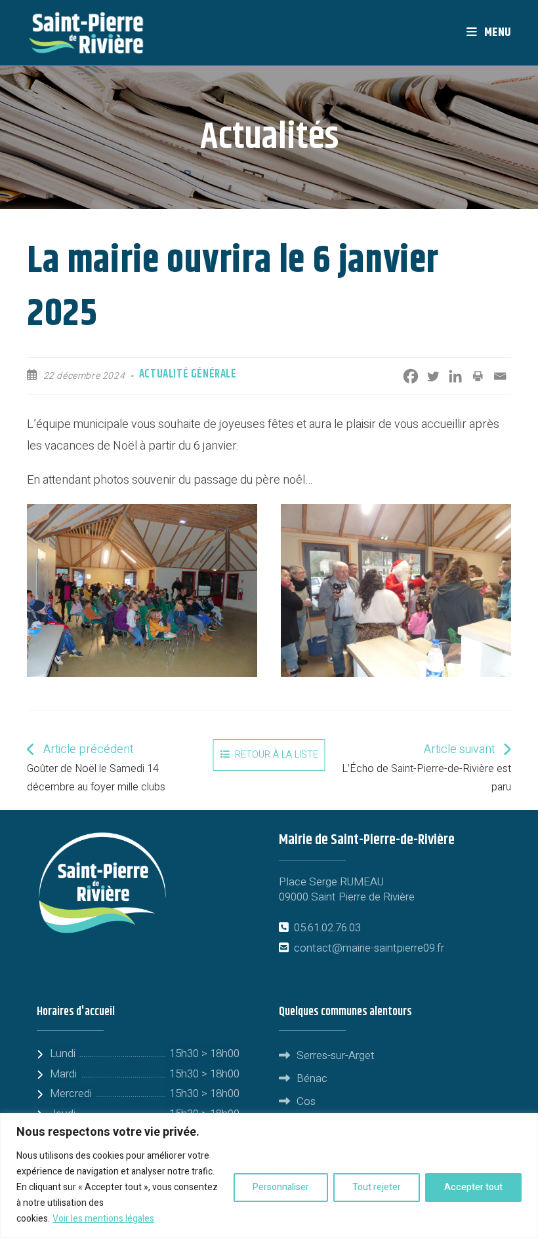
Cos (306, 1101)
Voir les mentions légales (103, 1219)
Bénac (312, 1078)
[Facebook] (411, 376)
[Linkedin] (455, 376)
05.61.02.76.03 (327, 927)
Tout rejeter (376, 1187)
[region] (269, 1175)
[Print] (477, 376)
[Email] (500, 376)
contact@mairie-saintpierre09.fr (369, 948)
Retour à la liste (276, 755)
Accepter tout (473, 1187)
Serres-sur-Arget (336, 1055)
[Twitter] (433, 376)
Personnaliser (281, 1187)
